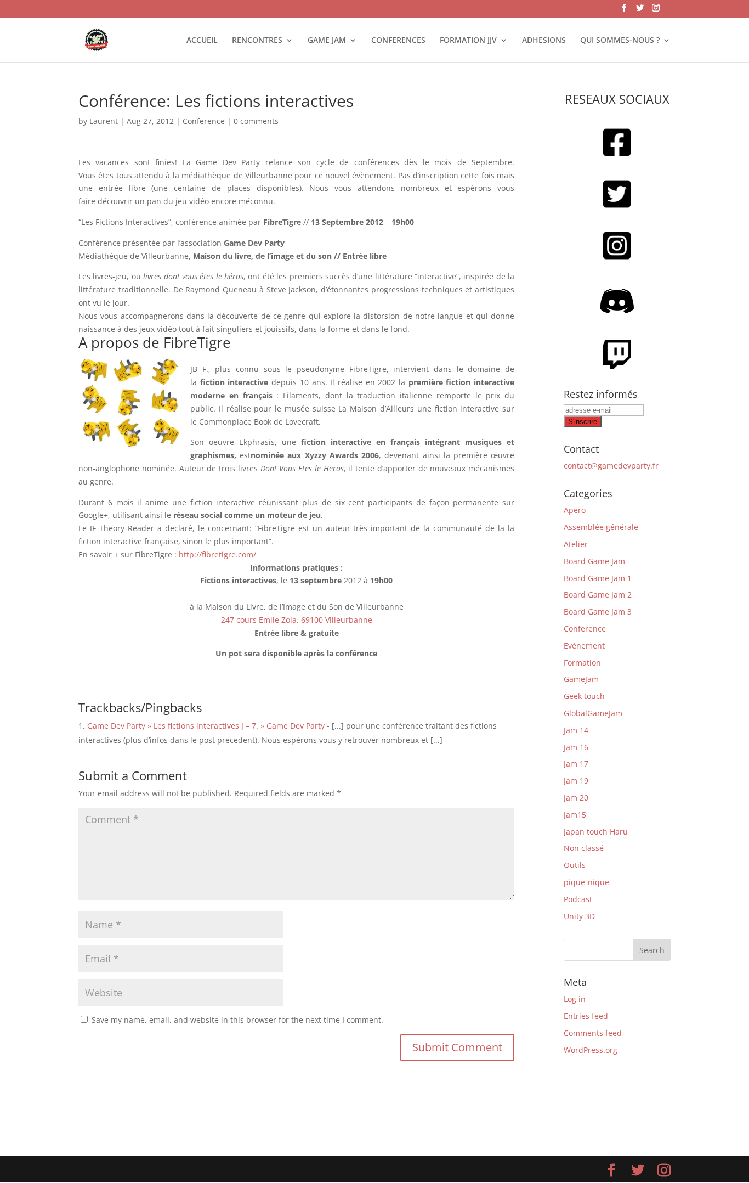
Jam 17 (576, 763)
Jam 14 (576, 730)
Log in (575, 999)
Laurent (103, 121)
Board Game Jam (594, 561)
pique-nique (586, 882)
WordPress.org (590, 1050)
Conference (204, 121)
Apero (575, 510)
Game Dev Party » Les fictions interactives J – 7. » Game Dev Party (206, 725)
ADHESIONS (544, 40)
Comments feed (593, 1033)
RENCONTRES (257, 40)
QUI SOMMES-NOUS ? (620, 40)
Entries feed (586, 1016)
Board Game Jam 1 (598, 578)
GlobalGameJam (593, 713)
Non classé (584, 848)
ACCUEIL (202, 40)
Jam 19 (576, 780)
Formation (582, 662)
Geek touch (584, 696)
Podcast (578, 899)
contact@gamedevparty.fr (611, 465)
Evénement (584, 645)
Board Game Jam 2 (598, 594)
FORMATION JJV (468, 40)
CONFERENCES (398, 40)
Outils (575, 865)
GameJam (581, 679)
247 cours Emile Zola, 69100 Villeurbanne (296, 620)
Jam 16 (576, 747)
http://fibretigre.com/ (217, 554)
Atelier (576, 544)
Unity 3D (579, 916)
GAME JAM (327, 40)
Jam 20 (576, 797)
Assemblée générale (601, 527)
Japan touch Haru (596, 831)
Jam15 (575, 814)
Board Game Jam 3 (598, 611)
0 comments (256, 121)
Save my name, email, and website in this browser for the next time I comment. (237, 1020)
